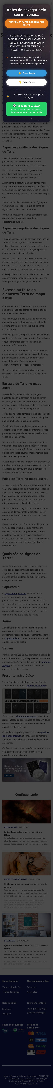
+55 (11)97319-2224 (26, 105)
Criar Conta (26, 82)
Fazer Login (26, 73)
